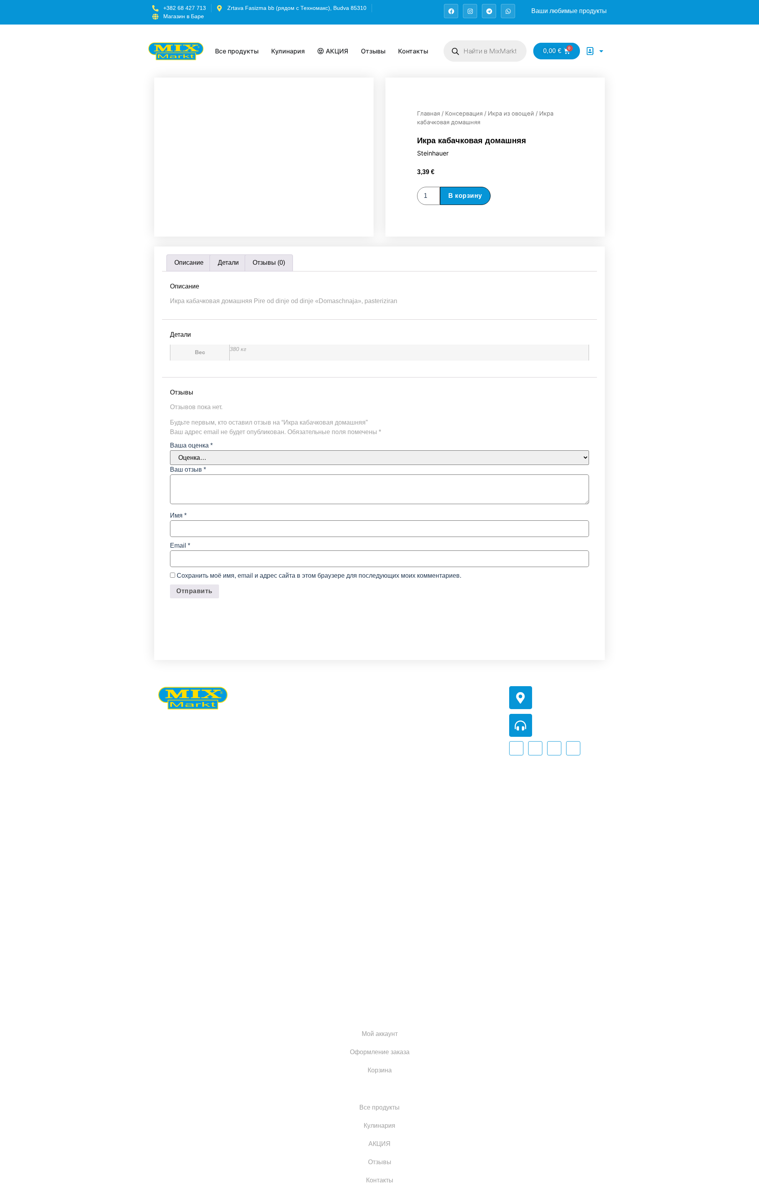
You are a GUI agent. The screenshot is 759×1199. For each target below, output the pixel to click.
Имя (178, 515)
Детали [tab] (228, 262)
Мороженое (336, 895)
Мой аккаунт (380, 1033)
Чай (359, 695)
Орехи (418, 735)
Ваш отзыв (188, 470)
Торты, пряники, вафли (443, 771)
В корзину (465, 195)
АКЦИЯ (379, 1143)
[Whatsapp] (508, 11)
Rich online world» (363, 999)
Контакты (379, 1180)
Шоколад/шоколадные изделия (454, 790)
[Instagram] (470, 11)
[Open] (601, 51)
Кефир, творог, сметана (353, 913)
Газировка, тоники (435, 826)
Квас (446, 844)
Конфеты (422, 680)
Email (180, 546)
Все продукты (379, 1107)
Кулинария (379, 1125)
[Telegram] (489, 11)
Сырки (328, 968)
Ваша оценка (191, 445)
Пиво (326, 822)
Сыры (328, 950)
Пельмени (334, 859)
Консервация (464, 113)
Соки (416, 844)
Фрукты (420, 862)
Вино (326, 804)
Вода (416, 808)
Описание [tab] (189, 262)
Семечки (331, 749)
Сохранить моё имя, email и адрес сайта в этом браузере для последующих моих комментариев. (319, 576)
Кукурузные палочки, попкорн (452, 717)
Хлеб (416, 917)
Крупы (328, 695)
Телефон (548, 717)
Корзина (380, 1070)
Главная (428, 113)
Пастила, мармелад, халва (448, 753)
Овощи (419, 881)
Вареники (333, 840)
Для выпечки (338, 786)
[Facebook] (451, 11)
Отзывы (379, 1162)
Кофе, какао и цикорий (352, 713)
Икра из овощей (511, 113)
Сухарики (423, 935)
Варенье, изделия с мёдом (448, 699)
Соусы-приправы (344, 768)
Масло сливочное (345, 931)
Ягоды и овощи (341, 877)
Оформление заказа (380, 1052)
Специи (371, 749)
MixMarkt (253, 999)
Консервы (333, 731)
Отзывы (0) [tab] (269, 262)
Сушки (419, 953)
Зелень (419, 899)
